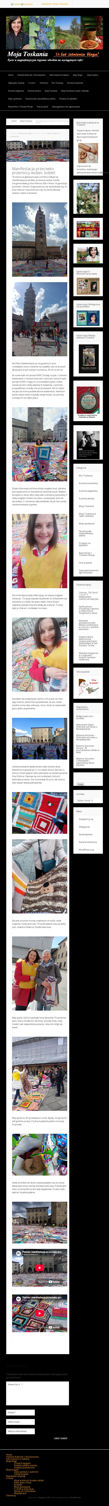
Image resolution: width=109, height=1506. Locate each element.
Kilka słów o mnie (22, 1482)
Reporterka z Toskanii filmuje (87, 554)
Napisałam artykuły (15, 1476)
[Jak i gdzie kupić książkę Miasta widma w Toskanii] (88, 359)
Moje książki (12, 1469)
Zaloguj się (84, 826)
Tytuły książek (21, 1473)
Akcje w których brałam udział (28, 1480)
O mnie (9, 1478)
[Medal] (88, 418)
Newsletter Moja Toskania (54, 3)
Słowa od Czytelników (24, 1491)
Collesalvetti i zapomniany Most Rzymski (85, 762)
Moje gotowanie (22, 1486)
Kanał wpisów (85, 834)
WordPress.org (86, 849)
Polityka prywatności (24, 1467)
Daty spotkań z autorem (26, 1471)
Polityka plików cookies (25, 1465)
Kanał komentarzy (88, 842)
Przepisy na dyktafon (84, 544)
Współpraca (20, 1493)
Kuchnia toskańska (88, 483)
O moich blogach (22, 1463)
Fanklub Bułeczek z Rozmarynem (22, 1456)
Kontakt (80, 718)
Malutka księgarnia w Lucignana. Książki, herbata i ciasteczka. (88, 656)
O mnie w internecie (24, 1489)
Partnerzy (11, 1495)
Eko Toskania (85, 475)
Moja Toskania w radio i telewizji (87, 514)
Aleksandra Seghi (25, 133)
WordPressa (75, 1497)
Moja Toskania (26, 121)
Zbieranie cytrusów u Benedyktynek (86, 727)
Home (14, 121)
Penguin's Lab (44, 1497)
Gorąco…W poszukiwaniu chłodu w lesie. (87, 750)
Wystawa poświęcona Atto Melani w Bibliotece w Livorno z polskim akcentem (89, 625)
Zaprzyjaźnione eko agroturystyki (88, 571)
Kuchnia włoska (86, 498)
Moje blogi (11, 1461)
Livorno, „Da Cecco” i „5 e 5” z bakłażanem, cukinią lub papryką (88, 595)
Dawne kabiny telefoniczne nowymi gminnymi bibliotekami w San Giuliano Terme (88, 641)
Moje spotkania (86, 523)
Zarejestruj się (86, 819)
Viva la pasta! (85, 562)
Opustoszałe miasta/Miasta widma (86, 533)
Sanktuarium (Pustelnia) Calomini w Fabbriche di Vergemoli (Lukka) (89, 609)
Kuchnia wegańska (88, 490)
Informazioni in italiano (17, 1458)
